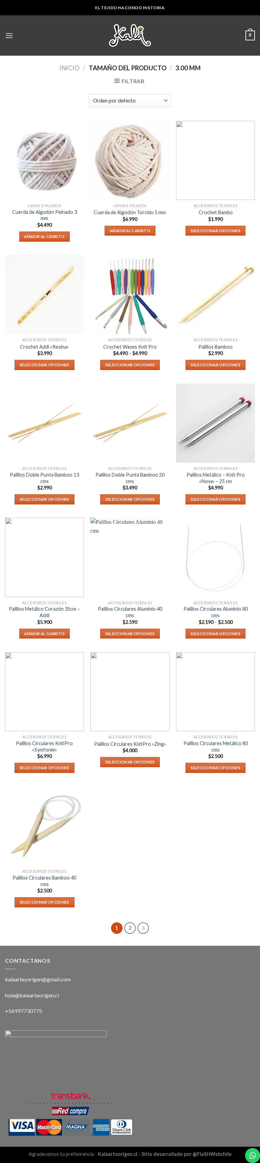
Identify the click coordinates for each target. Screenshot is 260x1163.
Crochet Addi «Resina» (44, 347)
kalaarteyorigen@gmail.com (38, 979)
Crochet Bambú (216, 212)
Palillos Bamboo (215, 347)
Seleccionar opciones (215, 230)
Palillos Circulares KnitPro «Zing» (130, 744)
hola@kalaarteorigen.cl (32, 995)
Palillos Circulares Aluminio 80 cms (215, 612)
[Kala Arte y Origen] (130, 35)
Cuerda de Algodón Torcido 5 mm (130, 212)
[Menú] (9, 35)
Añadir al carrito (44, 236)
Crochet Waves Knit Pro (130, 347)
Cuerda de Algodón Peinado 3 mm (44, 215)
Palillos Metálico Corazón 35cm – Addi (44, 612)
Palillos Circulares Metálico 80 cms (215, 746)
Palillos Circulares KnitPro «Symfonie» (44, 746)
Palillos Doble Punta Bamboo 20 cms (130, 478)
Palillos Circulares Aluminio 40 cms (130, 612)
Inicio (69, 68)
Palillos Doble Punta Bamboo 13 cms (44, 478)
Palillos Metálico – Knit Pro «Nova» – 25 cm (216, 478)
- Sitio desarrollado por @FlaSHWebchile (184, 1154)
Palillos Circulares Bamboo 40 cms (44, 881)
